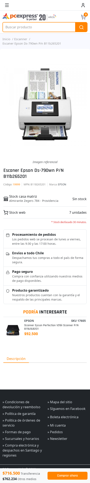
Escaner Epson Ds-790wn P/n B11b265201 (32, 43)
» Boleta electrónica (63, 417)
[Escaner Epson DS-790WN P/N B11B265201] (45, 104)
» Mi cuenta (57, 425)
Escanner (20, 39)
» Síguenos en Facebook (67, 408)
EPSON (62, 184)
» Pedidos (55, 432)
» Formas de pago (17, 432)
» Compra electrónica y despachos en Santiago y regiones (22, 450)
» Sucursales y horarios (21, 438)
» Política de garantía (19, 413)
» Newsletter (57, 438)
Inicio (6, 39)
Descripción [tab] (16, 358)
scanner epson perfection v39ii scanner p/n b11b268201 (51, 327)
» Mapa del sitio (60, 402)
